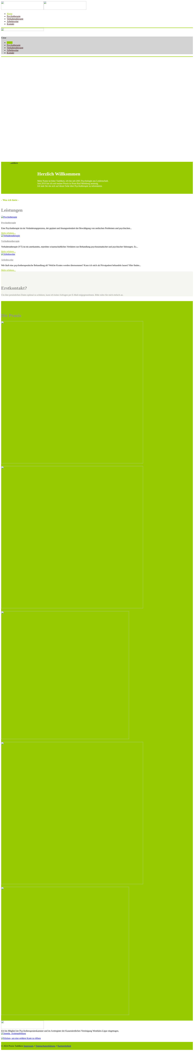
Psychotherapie (8, 222)
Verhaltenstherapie (10, 241)
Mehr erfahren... (8, 233)
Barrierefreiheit (64, 1046)
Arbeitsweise (7, 260)
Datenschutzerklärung (45, 1046)
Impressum (28, 1046)
